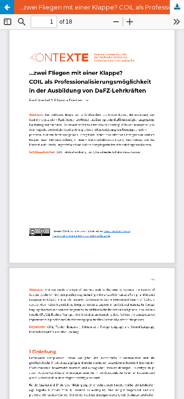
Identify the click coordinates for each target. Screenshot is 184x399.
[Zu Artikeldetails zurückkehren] (7, 7)
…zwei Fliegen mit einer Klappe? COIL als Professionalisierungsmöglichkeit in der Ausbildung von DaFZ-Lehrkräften (101, 7)
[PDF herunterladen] (177, 7)
